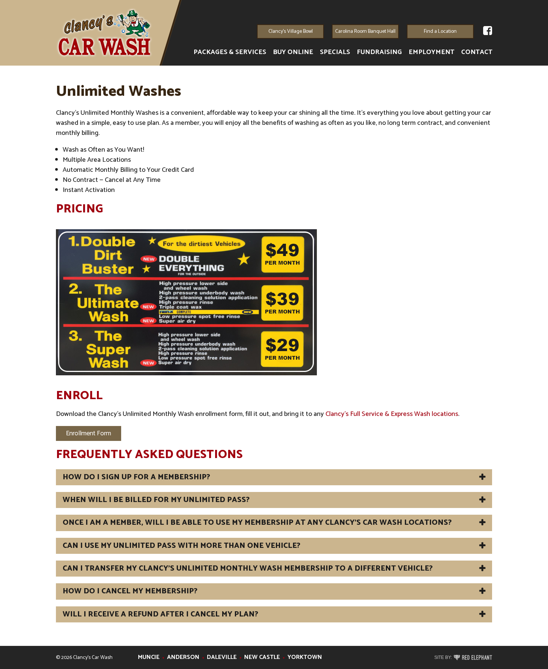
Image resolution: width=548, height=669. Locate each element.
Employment (431, 52)
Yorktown (304, 657)
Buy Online (293, 52)
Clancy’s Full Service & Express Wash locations (391, 414)
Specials (335, 52)
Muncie (149, 657)
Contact (476, 52)
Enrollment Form (88, 433)
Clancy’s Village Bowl (290, 31)
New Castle (262, 657)
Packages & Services (229, 52)
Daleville (222, 657)
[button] (274, 477)
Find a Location (440, 31)
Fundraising (379, 52)
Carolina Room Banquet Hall (365, 31)
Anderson (183, 657)
